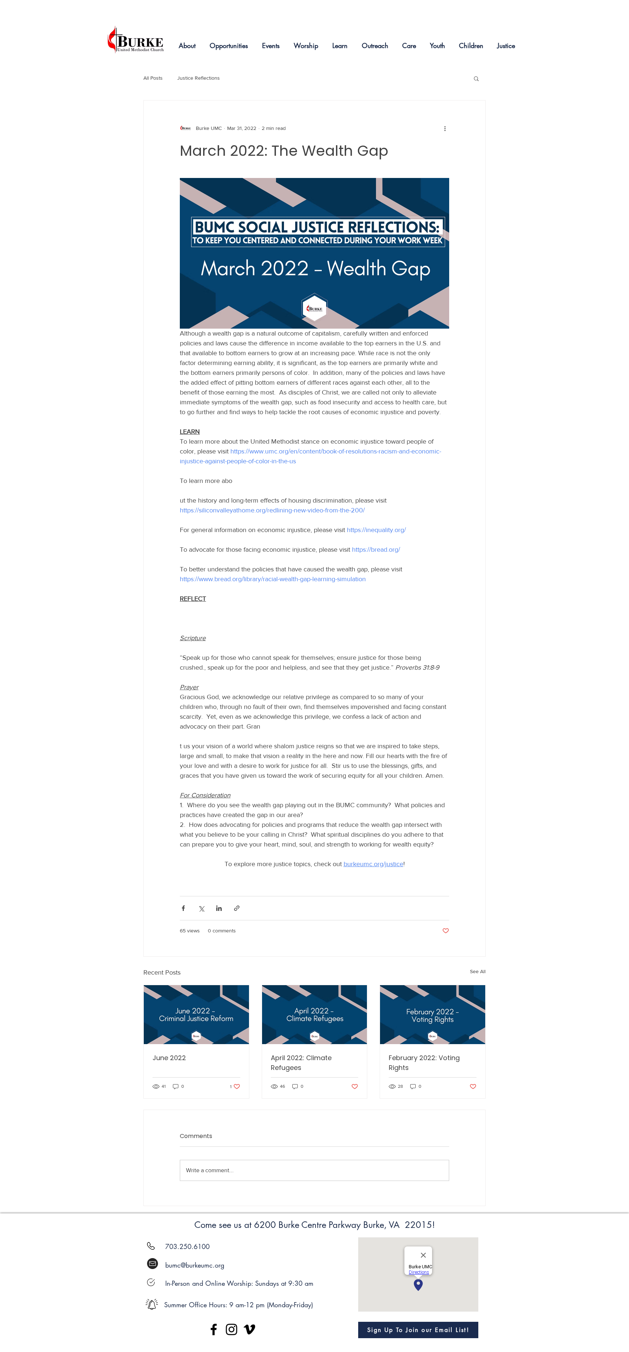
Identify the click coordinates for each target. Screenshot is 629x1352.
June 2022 (169, 1057)
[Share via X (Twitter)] (201, 908)
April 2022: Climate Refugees (301, 1062)
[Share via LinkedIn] (218, 908)
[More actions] (444, 128)
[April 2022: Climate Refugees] (314, 1014)
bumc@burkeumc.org (194, 1265)
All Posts (153, 78)
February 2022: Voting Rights (424, 1062)
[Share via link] (236, 908)
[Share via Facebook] (183, 908)
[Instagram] (231, 1329)
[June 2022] (196, 1014)
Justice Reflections (198, 78)
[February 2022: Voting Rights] (432, 1014)
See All (478, 971)
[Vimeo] (249, 1329)
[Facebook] (213, 1329)
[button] (476, 78)
